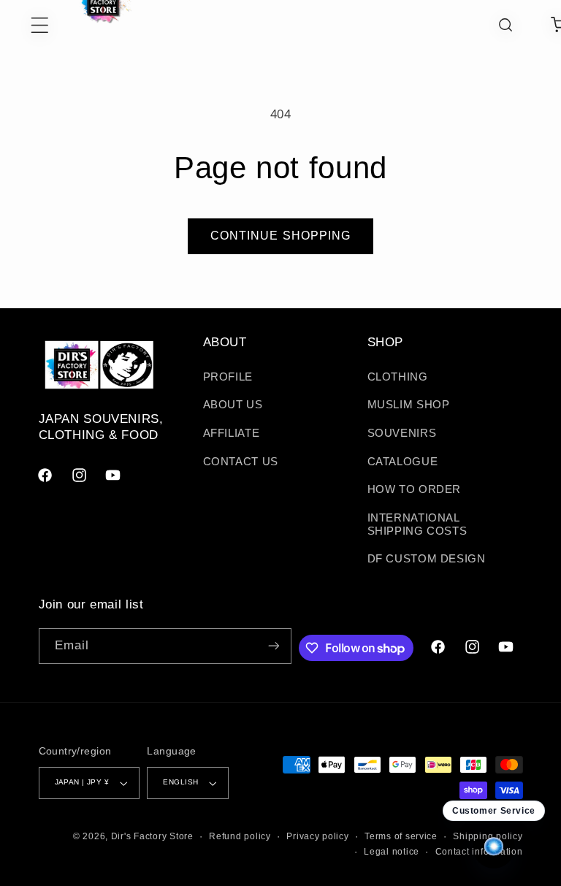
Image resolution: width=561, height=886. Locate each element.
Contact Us (240, 461)
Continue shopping (280, 235)
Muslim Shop (408, 404)
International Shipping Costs (417, 524)
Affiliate (231, 433)
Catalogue (402, 461)
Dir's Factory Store (152, 836)
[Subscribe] (273, 646)
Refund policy (240, 836)
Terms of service (401, 836)
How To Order (414, 489)
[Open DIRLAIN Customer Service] (494, 847)
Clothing (397, 377)
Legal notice (391, 851)
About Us (233, 404)
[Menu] (24, 24)
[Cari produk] (505, 25)
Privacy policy (317, 836)
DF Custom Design (426, 559)
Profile (228, 377)
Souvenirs (402, 433)
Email (72, 645)
